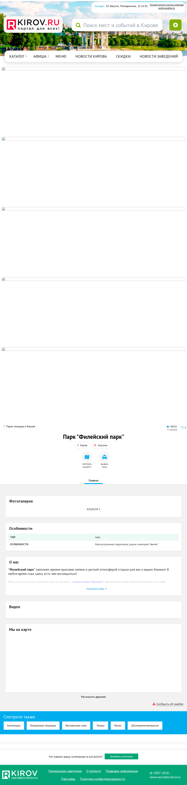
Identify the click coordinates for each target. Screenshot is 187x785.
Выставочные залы (76, 725)
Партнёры (68, 779)
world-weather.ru (166, 8)
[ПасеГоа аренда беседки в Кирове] (93, 312)
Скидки (123, 56)
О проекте (93, 771)
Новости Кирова (91, 56)
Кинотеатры (13, 725)
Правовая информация (122, 771)
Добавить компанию (121, 756)
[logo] (33, 25)
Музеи (117, 725)
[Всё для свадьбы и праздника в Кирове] (93, 101)
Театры (100, 725)
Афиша (39, 56)
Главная (93, 480)
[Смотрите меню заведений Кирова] (93, 382)
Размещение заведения (65, 771)
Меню (61, 56)
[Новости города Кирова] (93, 241)
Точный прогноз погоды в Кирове (167, 5)
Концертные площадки (43, 725)
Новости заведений (159, 56)
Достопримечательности (145, 725)
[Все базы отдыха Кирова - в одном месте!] (93, 171)
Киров (83, 445)
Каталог (16, 56)
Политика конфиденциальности (102, 779)
